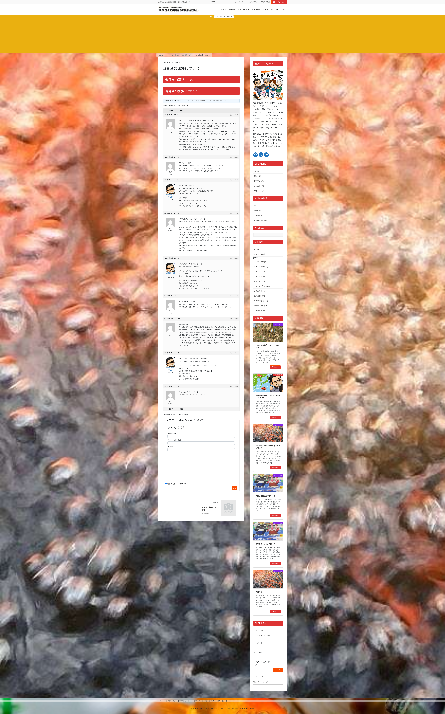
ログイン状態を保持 (262, 663)
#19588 (236, 157)
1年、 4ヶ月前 (213, 100)
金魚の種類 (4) (259, 291)
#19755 (236, 386)
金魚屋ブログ (209, 701)
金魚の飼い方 (259, 211)
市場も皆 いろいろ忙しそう (266, 544)
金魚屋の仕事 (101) (261, 306)
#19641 (236, 180)
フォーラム (169, 55)
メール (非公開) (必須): (174, 440)
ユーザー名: (258, 643)
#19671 (236, 296)
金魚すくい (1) (259, 271)
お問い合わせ (280, 2)
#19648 (236, 213)
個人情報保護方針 (252, 2)
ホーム (256, 171)
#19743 (236, 318)
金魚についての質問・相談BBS (184, 55)
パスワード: (258, 653)
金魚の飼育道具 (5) (261, 301)
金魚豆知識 (258, 215)
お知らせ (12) (259, 249)
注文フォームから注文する (224, 16)
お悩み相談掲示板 (260, 220)
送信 (234, 488)
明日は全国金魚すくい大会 (265, 496)
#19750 (236, 353)
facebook (221, 2)
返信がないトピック (260, 682)
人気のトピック (259, 676)
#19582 (236, 115)
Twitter (229, 2)
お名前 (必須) (171, 433)
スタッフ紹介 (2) (260, 262)
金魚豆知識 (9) (259, 310)
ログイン (278, 670)
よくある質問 (259, 186)
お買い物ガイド (183, 701)
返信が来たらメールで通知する (176, 484)
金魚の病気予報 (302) (262, 286)
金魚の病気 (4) (259, 281)
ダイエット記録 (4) (261, 267)
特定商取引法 (265, 2)
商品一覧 (257, 176)
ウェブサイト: (171, 447)
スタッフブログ (259, 254)
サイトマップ (239, 2)
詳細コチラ (275, 367)
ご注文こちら (259, 630)
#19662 (236, 258)
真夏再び (259, 592)
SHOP (213, 2)
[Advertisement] (222, 35)
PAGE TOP (433, 691)
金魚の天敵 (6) (259, 276)
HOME (162, 55)
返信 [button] (231, 115)
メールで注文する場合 (262, 635)
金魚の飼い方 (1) (260, 296)
